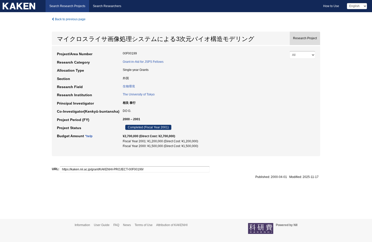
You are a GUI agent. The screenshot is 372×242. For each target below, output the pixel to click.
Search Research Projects (67, 6)
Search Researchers (107, 6)
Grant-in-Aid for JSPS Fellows (143, 62)
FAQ (116, 225)
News (127, 225)
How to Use (331, 6)
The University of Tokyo (139, 94)
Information (82, 225)
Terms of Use (144, 225)
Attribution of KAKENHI (172, 225)
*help (88, 136)
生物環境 (129, 86)
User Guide (102, 225)
